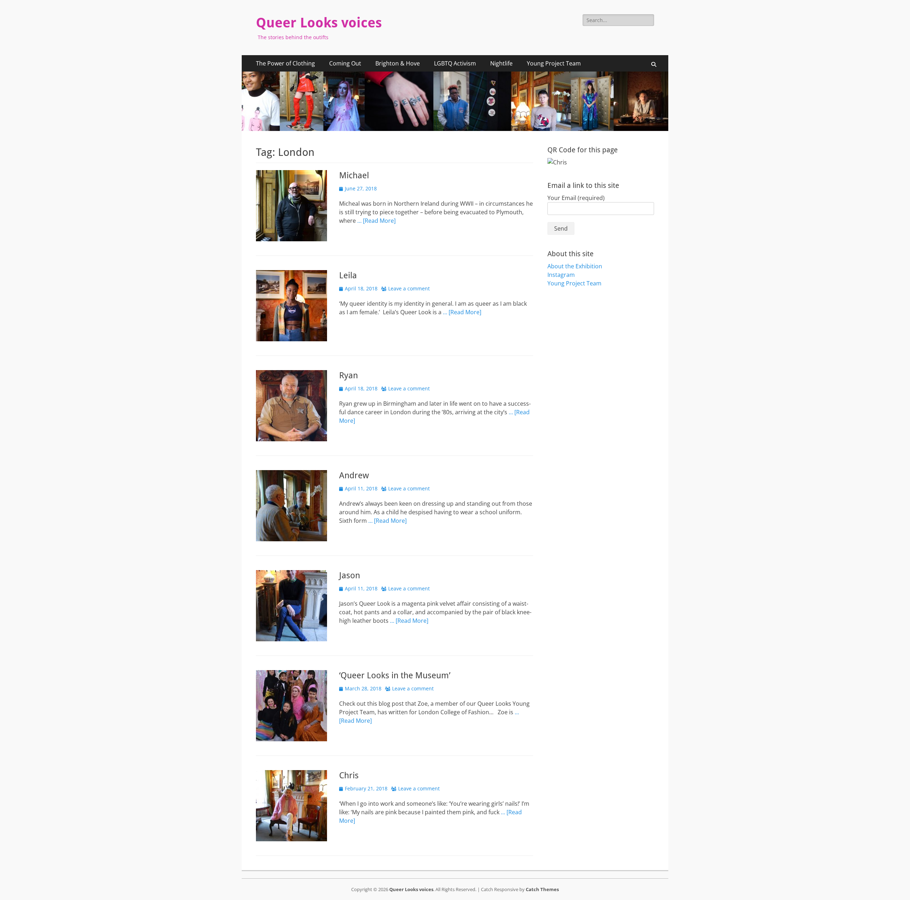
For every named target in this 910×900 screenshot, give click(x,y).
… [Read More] (376, 221)
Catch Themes (542, 889)
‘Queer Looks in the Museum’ (394, 675)
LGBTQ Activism (455, 63)
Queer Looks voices (319, 23)
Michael (354, 175)
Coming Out (345, 63)
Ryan (348, 375)
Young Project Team (554, 63)
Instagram (561, 275)
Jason (349, 575)
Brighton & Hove (397, 63)
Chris (349, 775)
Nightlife (501, 63)
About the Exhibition (574, 266)
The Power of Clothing (285, 63)
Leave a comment (409, 288)
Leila (348, 275)
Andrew (354, 475)
